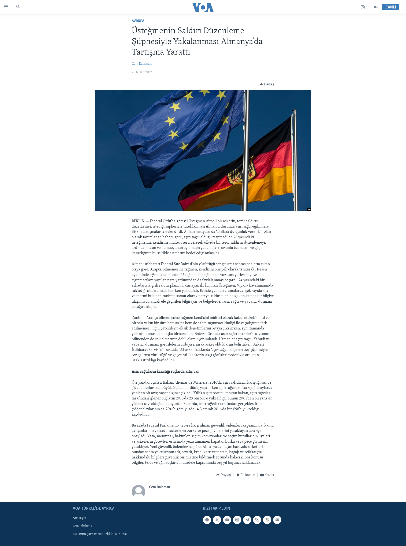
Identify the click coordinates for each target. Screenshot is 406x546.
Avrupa (138, 21)
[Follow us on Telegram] (247, 520)
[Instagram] (362, 7)
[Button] (266, 84)
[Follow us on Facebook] (207, 520)
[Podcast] (267, 520)
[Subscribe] (277, 520)
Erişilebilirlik (82, 526)
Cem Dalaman (142, 64)
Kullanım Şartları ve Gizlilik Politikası (100, 534)
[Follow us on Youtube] (227, 520)
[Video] (375, 7)
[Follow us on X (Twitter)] (217, 520)
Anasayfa (79, 518)
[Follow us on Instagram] (237, 520)
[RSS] (257, 520)
